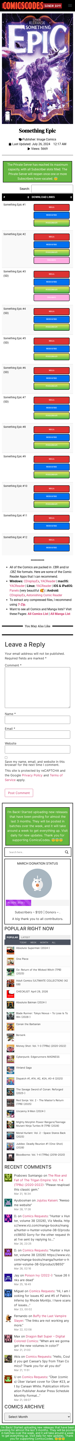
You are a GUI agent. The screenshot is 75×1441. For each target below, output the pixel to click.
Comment (13, 665)
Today (23, 942)
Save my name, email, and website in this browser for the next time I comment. (35, 763)
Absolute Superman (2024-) (33, 947)
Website (10, 743)
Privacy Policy (32, 775)
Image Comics (46, 139)
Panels (14, 590)
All (54, 942)
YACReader (48, 581)
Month (44, 942)
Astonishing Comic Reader (44, 595)
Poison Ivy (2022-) (38, 1275)
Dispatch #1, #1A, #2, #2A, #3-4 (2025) (39, 1078)
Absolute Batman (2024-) (31, 1002)
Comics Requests (35, 1216)
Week (33, 942)
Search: (25, 189)
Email (10, 728)
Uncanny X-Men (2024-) (30, 1111)
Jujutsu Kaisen (47, 1200)
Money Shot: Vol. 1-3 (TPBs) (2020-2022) (41, 1045)
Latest (25, 937)
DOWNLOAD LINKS (43, 197)
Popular (12, 937)
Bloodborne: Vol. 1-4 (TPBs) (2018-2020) (40, 1154)
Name (10, 713)
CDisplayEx (31, 581)
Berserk (20, 1035)
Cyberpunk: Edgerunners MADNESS (37, 1056)
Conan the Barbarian (28, 1024)
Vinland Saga (24, 1067)
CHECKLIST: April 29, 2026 (32, 991)
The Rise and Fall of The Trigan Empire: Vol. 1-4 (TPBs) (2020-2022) (40, 1180)
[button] (70, 5)
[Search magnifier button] (66, 852)
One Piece (22, 958)
